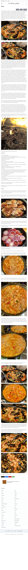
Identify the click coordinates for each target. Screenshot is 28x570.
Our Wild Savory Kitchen (14, 3)
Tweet (3, 476)
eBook (25, 9)
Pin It (10, 476)
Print (17, 9)
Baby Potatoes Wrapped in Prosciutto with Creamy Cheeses (13, 482)
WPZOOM (22, 534)
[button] (1, 4)
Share (7, 476)
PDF (21, 9)
